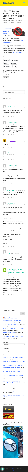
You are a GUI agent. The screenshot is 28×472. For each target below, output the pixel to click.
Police (4, 22)
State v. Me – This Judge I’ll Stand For (12, 391)
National (20, 20)
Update (8, 22)
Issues (15, 20)
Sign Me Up (5, 77)
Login (4, 461)
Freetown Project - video (9, 332)
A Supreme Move (7, 401)
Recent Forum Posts (10, 318)
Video (12, 22)
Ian (5, 20)
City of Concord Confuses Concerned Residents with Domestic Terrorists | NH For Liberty (15, 272)
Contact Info (13, 468)
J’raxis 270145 (11, 122)
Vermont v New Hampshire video (11, 324)
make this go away (17, 52)
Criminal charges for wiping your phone (13, 336)
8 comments (18, 22)
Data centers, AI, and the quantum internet (13, 328)
